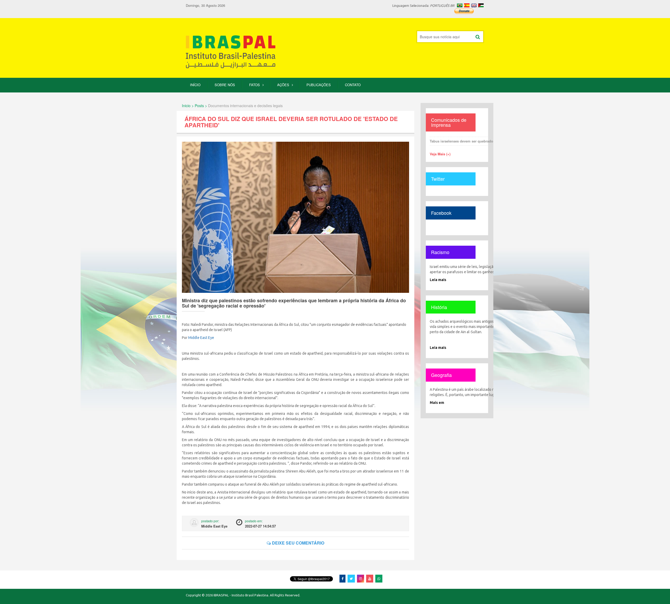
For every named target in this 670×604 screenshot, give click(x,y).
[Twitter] (351, 578)
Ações (283, 84)
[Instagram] (360, 578)
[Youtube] (369, 578)
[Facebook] (342, 578)
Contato (353, 84)
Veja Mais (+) (440, 153)
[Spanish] (467, 5)
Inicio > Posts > (194, 105)
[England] (474, 5)
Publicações (318, 84)
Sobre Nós (225, 84)
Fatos (254, 84)
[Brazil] (459, 5)
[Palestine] (481, 5)
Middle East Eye (201, 338)
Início (195, 84)
